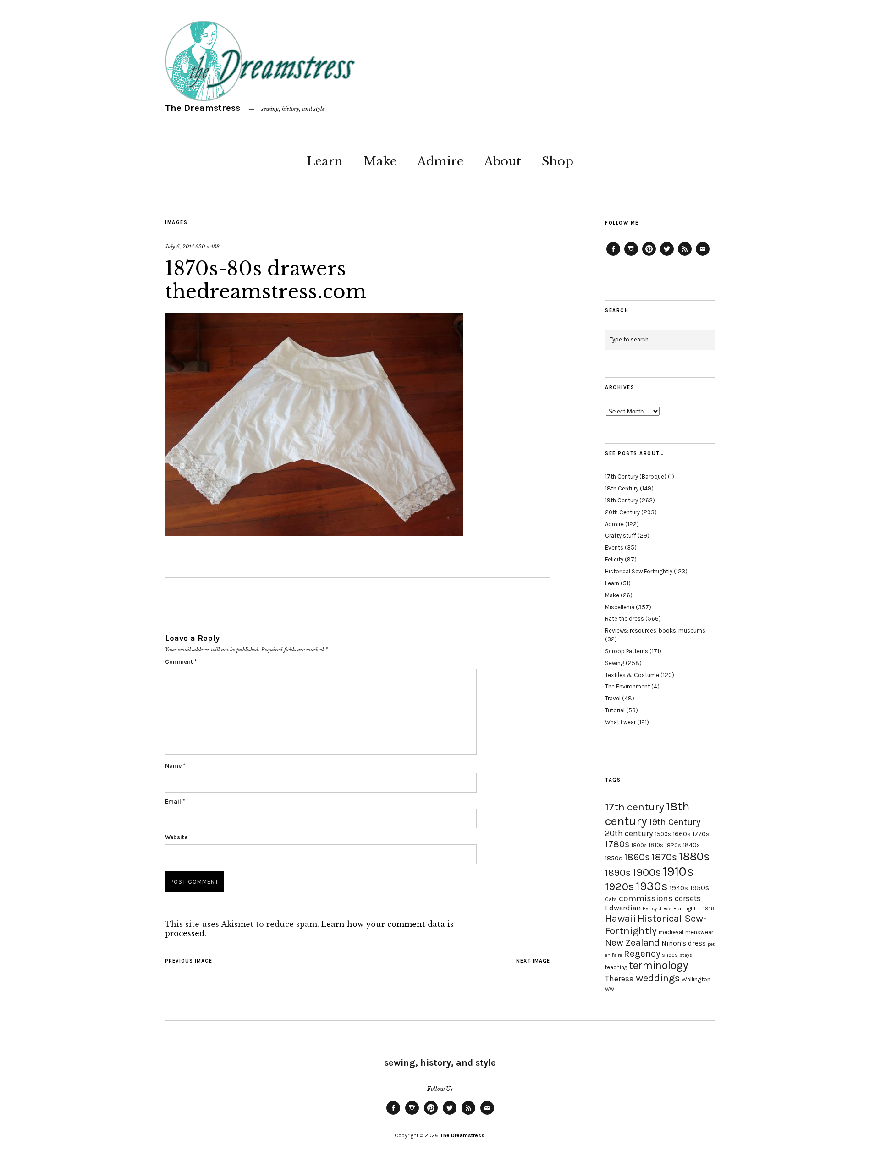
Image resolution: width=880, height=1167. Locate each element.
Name (175, 765)
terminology (658, 965)
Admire (440, 161)
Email (175, 801)
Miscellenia (619, 607)
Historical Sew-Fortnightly (656, 924)
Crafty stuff (620, 535)
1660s (682, 834)
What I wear (620, 722)
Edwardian (623, 907)
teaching (616, 967)
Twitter (667, 255)
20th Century (622, 512)
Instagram (631, 255)
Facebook (613, 255)
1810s (656, 845)
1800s (639, 845)
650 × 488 (207, 246)
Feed (685, 255)
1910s (678, 871)
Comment (181, 661)
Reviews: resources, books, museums (655, 630)
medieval (671, 932)
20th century (629, 833)
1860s (637, 857)
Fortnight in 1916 (693, 908)
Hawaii (620, 918)
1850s (613, 858)
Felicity (614, 559)
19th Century (621, 500)
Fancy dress (657, 909)
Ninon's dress (683, 943)
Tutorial (615, 710)
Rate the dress (624, 618)
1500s (663, 834)
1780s (617, 843)
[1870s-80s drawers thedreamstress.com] (314, 533)
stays (686, 955)
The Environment (627, 686)
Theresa (619, 978)
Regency (642, 953)
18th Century (621, 488)
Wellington (696, 979)
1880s (694, 856)
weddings (658, 978)
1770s (701, 834)
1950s (699, 887)
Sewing (614, 663)
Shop (557, 161)
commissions (646, 898)
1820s (673, 845)
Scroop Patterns (626, 651)
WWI (610, 989)
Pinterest (649, 255)
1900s (646, 872)
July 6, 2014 (179, 246)
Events (614, 547)
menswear (699, 932)
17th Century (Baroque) (635, 476)
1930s (652, 886)
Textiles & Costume (632, 675)
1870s (664, 857)
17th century (634, 807)
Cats (611, 899)
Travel (613, 698)
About (502, 161)
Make (379, 161)
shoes (670, 955)
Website (176, 837)
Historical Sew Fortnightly (638, 571)
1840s (691, 844)
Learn (325, 161)
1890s (618, 872)
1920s (619, 886)
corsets (688, 898)
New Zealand (632, 942)
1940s (679, 888)
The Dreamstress (202, 108)
